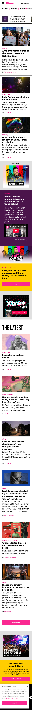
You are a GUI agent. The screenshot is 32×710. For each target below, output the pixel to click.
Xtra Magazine (10, 3)
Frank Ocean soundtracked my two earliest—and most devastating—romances (15, 493)
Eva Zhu (6, 414)
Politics (14, 9)
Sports (4, 48)
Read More (16, 622)
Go (16, 284)
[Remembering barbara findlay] (16, 343)
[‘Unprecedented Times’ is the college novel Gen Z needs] (16, 531)
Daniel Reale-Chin (9, 515)
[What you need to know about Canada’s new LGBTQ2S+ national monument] (16, 429)
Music (4, 488)
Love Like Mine (7, 394)
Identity (5, 135)
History (4, 439)
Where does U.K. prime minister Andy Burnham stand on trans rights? (15, 200)
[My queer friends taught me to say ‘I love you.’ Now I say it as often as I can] (16, 385)
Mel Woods (7, 112)
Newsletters (25, 3)
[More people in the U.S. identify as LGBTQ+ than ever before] (16, 125)
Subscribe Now (16, 678)
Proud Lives (6, 94)
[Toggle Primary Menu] (3, 3)
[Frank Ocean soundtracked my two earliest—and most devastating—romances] (16, 479)
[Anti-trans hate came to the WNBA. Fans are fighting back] (16, 36)
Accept (15, 703)
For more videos (20, 240)
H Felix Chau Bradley (10, 557)
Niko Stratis (7, 611)
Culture (5, 9)
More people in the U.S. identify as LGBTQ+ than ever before (14, 140)
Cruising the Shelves (9, 540)
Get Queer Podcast (9, 268)
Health (22, 9)
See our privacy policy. (11, 698)
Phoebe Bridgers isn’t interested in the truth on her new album (16, 587)
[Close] (27, 686)
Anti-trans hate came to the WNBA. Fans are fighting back (15, 53)
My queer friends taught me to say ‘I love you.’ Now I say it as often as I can (15, 399)
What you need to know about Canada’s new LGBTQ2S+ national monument (13, 445)
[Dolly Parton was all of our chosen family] (16, 85)
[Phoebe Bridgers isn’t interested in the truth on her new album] (16, 573)
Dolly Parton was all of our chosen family (15, 98)
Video (29, 9)
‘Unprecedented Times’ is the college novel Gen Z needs (14, 545)
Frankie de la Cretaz (10, 72)
